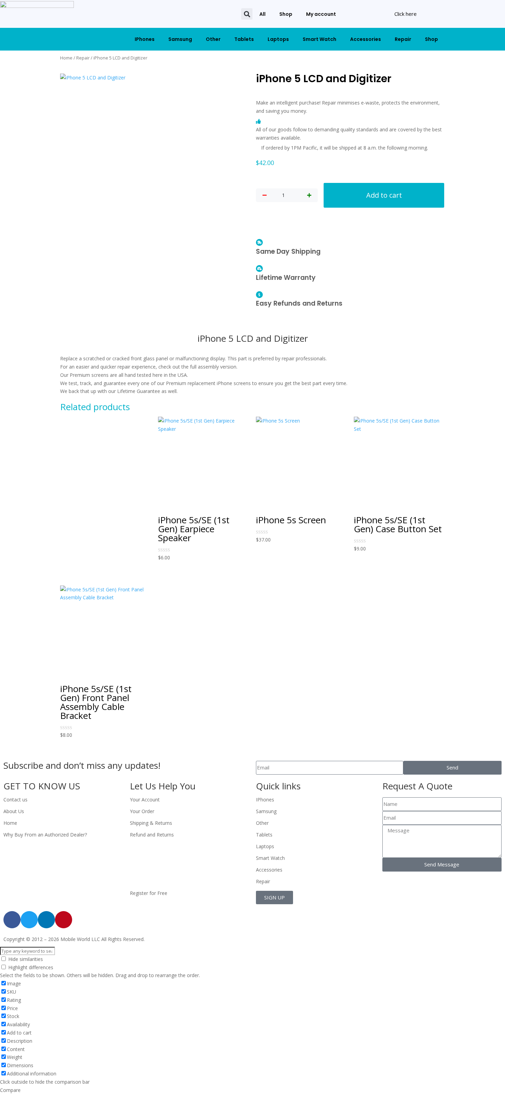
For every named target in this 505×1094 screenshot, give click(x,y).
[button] (246, 14)
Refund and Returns (152, 834)
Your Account (145, 799)
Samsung (180, 39)
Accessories (365, 39)
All (262, 14)
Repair (403, 39)
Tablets (244, 39)
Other (213, 39)
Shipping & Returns (151, 823)
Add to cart (384, 195)
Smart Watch (319, 39)
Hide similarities (25, 959)
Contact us (15, 799)
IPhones (145, 39)
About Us (13, 811)
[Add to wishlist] (261, 322)
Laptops (278, 39)
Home (66, 58)
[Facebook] (12, 919)
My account (321, 14)
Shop (285, 14)
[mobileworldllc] (37, 14)
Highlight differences (30, 967)
